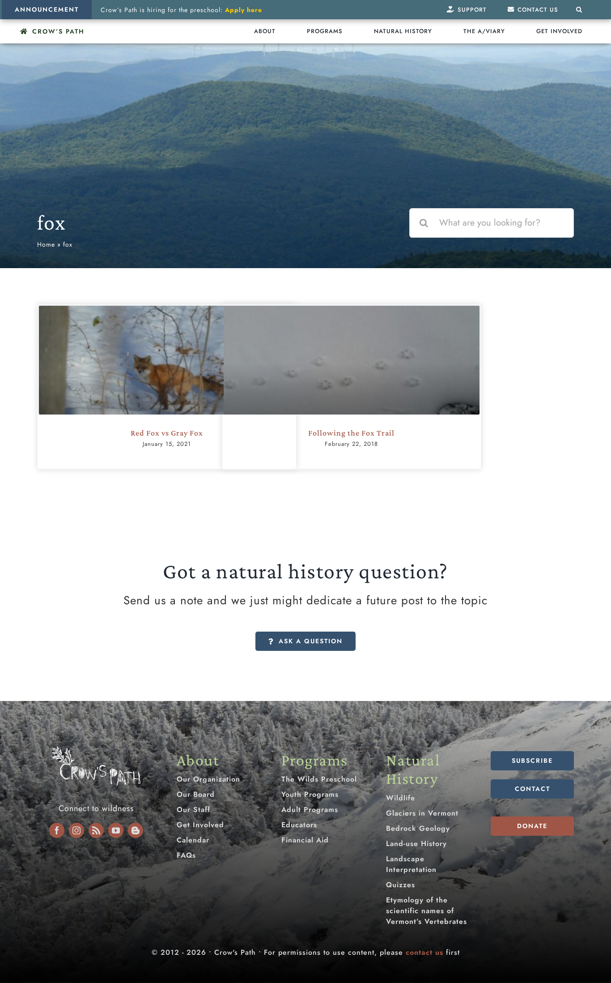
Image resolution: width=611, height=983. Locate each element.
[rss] (96, 830)
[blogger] (135, 830)
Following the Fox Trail (351, 432)
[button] (579, 9)
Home (46, 244)
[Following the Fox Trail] (351, 378)
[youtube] (115, 830)
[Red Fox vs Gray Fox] (167, 391)
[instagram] (76, 830)
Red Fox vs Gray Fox (167, 432)
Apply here (243, 9)
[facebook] (56, 830)
